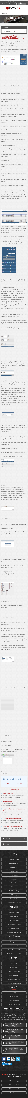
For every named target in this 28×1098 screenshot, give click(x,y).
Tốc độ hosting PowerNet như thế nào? (13, 826)
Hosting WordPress (14, 863)
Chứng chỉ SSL (14, 899)
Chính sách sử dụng (14, 1081)
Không (19, 783)
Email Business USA (14, 887)
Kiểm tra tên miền (14, 920)
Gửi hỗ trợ (14, 963)
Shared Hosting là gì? (8, 793)
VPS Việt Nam (14, 875)
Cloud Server (14, 879)
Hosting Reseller (14, 871)
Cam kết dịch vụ (14, 1093)
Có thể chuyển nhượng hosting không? (12, 818)
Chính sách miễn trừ (14, 1085)
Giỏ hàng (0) (7, 4)
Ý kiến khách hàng (14, 1000)
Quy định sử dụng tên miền (14, 932)
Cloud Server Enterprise (14, 883)
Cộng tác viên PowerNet (14, 1004)
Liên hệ (15, 4)
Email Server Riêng (14, 891)
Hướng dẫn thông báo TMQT (14, 983)
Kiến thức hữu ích (14, 967)
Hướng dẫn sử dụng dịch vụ (14, 953)
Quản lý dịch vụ (14, 942)
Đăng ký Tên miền (14, 912)
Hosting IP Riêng (14, 867)
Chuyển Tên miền (14, 916)
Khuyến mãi (11, 2)
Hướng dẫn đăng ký (14, 975)
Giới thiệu (14, 993)
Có (8, 783)
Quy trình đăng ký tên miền (14, 924)
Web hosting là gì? (7, 801)
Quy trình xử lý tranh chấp (14, 928)
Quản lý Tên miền (14, 946)
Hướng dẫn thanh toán (14, 979)
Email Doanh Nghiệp (14, 895)
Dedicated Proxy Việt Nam (14, 902)
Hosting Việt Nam (14, 859)
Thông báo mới (14, 996)
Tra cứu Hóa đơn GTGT (14, 950)
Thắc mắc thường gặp (14, 971)
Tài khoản (22, 4)
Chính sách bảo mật (14, 1089)
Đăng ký (19, 2)
